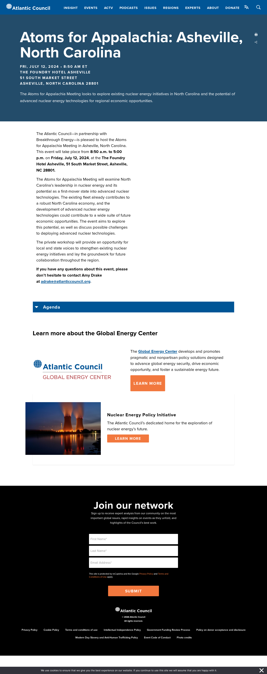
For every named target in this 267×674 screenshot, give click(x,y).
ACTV (108, 7)
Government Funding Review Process (168, 630)
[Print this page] (256, 34)
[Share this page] (256, 42)
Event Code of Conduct (157, 637)
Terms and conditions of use (81, 630)
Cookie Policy (51, 630)
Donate (232, 7)
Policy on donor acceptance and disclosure (221, 630)
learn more (148, 383)
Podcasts (129, 7)
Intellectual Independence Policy (122, 630)
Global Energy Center (157, 351)
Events (91, 7)
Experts (193, 7)
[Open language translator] (246, 7)
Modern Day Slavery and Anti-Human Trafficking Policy (106, 637)
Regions (171, 7)
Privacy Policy (146, 574)
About (213, 7)
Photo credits (184, 637)
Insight (71, 7)
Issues (150, 7)
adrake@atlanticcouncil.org (65, 281)
